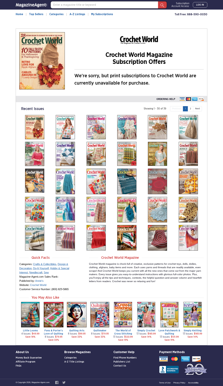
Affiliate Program (25, 362)
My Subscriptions (102, 14)
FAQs (18, 366)
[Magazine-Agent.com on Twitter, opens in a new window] (64, 382)
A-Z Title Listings (74, 362)
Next (197, 109)
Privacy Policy (179, 383)
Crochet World (38, 284)
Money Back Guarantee (29, 358)
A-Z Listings (77, 14)
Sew (46, 272)
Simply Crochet (146, 330)
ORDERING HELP (165, 99)
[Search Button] (162, 4)
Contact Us (119, 366)
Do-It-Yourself (41, 268)
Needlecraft (35, 272)
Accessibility (193, 383)
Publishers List (121, 362)
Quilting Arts (76, 330)
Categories (56, 14)
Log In (200, 5)
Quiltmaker (99, 330)
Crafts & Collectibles (44, 264)
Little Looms (30, 330)
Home (19, 14)
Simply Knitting (193, 330)
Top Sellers (36, 14)
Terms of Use (165, 383)
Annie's (39, 280)
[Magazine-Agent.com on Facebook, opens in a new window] (57, 382)
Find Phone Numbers (125, 358)
